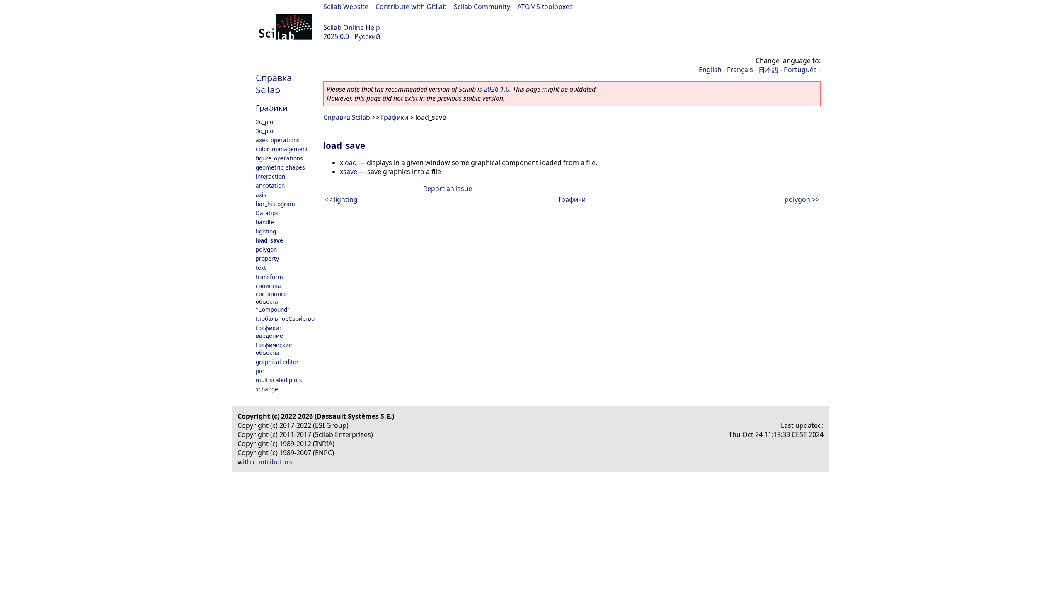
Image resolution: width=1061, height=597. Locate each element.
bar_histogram (275, 204)
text (261, 268)
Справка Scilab (274, 84)
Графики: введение (269, 332)
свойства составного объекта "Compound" (273, 297)
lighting (266, 231)
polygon (266, 249)
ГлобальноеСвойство (285, 319)
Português (800, 69)
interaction (270, 176)
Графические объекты (274, 349)
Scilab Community (482, 6)
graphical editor (277, 362)
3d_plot (265, 131)
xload (348, 162)
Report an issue (447, 188)
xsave (348, 171)
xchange (267, 389)
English (710, 69)
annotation (270, 185)
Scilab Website (345, 6)
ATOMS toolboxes (545, 6)
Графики (272, 107)
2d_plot (265, 122)
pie (260, 371)
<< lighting (341, 199)
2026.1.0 (496, 89)
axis (261, 195)
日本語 (768, 69)
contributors (273, 461)
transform (269, 277)
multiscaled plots (279, 380)
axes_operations (278, 140)
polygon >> (802, 199)
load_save (269, 240)
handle (265, 222)
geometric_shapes (280, 167)
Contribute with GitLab (411, 6)
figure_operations (279, 158)
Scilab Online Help (351, 27)
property (267, 258)
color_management (282, 149)
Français (740, 69)
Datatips (267, 213)
